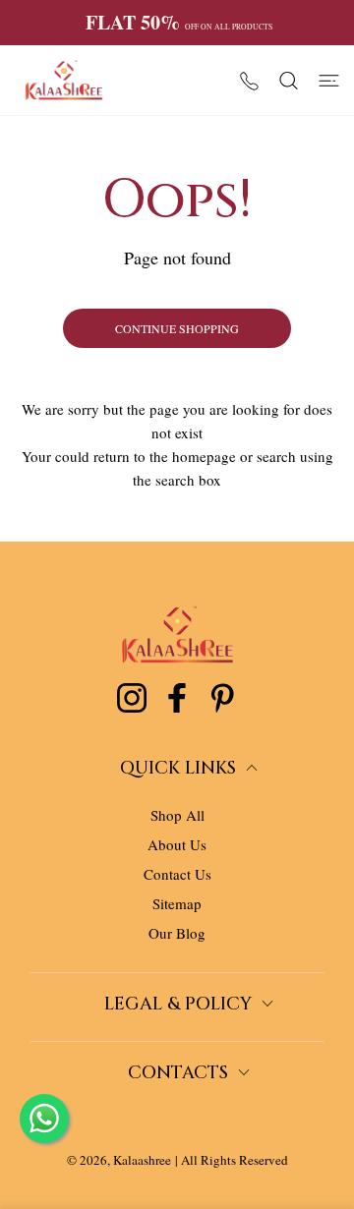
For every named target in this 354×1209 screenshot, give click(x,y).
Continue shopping (177, 328)
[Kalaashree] (64, 80)
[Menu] (329, 81)
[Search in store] (288, 81)
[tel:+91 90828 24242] (249, 80)
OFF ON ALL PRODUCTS (179, 22)
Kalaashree (142, 1160)
